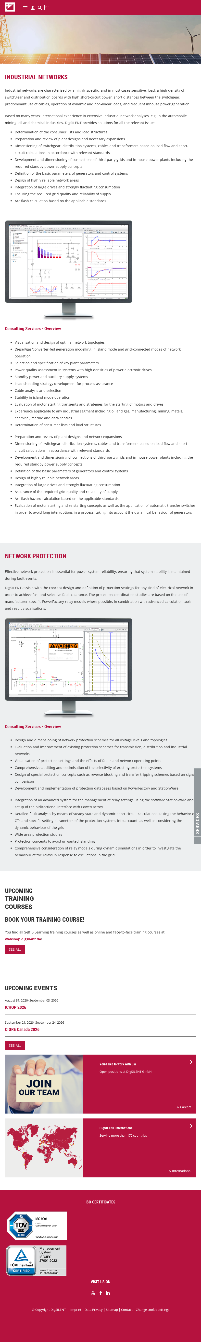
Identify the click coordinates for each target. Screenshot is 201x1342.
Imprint (75, 1309)
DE (47, 7)
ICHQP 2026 (15, 1007)
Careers (185, 1107)
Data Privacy (94, 1309)
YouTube (93, 1293)
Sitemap (112, 1309)
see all (15, 949)
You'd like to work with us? (118, 1064)
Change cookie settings (152, 1309)
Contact (127, 1309)
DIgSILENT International (117, 1128)
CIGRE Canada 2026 (22, 1029)
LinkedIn (108, 1293)
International (181, 1171)
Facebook (100, 1293)
